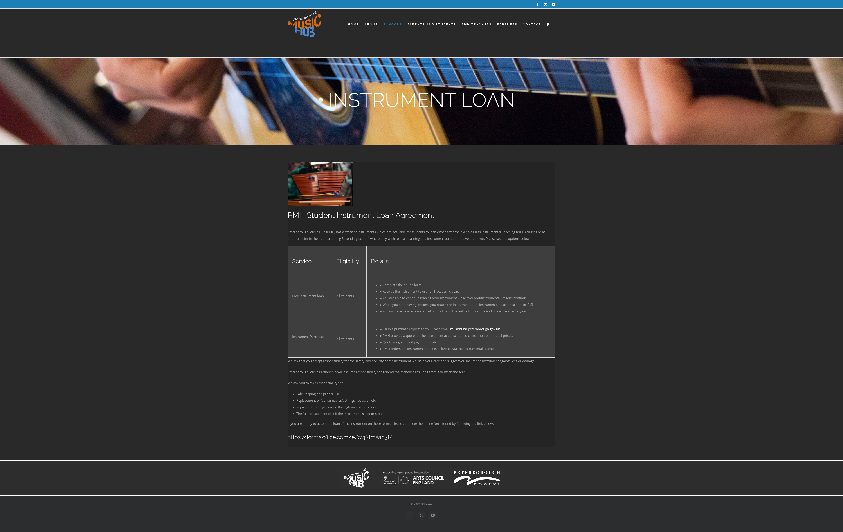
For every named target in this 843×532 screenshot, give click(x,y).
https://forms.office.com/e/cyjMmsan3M (340, 437)
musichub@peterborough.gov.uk (475, 329)
